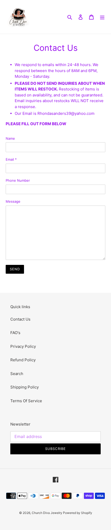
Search (16, 373)
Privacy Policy (23, 346)
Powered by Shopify (77, 513)
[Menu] (102, 17)
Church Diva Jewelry (47, 513)
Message (13, 201)
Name (10, 138)
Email (11, 159)
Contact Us (20, 319)
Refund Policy (23, 359)
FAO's (15, 332)
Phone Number (18, 180)
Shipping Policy (24, 387)
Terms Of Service (26, 400)
